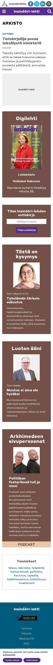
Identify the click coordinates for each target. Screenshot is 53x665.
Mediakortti (26, 638)
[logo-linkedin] (42, 4)
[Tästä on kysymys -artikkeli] (26, 275)
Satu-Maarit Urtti (17, 293)
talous (12, 567)
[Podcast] (26, 460)
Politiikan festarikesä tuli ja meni (24, 482)
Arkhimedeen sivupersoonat (27, 438)
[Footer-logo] (26, 617)
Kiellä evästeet (32, 660)
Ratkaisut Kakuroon (26, 181)
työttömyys (37, 579)
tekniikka (24, 567)
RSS (26, 643)
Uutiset (8, 33)
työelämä (38, 567)
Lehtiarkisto (26, 174)
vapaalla (32, 575)
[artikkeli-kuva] (26, 89)
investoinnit (26, 583)
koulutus (20, 575)
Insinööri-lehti (26, 11)
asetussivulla (9, 654)
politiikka (36, 571)
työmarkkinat (19, 571)
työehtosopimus (17, 579)
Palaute (26, 633)
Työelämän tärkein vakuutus (23, 300)
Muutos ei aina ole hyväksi (22, 392)
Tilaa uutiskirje (26, 229)
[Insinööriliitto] (23, 4)
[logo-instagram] (49, 4)
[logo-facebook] (30, 4)
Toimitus (26, 628)
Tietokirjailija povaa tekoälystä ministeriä (21, 40)
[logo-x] (36, 4)
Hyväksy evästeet (12, 660)
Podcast (26, 544)
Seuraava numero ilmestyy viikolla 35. (26, 189)
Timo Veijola (14, 385)
